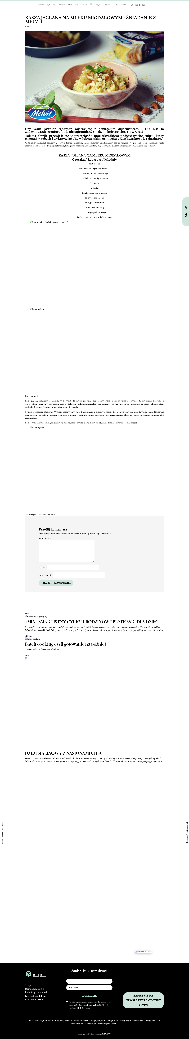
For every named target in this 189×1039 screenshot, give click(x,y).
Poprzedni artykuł (2, 833)
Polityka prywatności (36, 992)
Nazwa (43, 567)
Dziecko (61, 5)
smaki (28, 26)
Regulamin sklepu (34, 988)
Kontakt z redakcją (35, 995)
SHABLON (106, 1034)
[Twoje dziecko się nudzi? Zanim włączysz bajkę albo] (94, 834)
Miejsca (84, 5)
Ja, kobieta (51, 5)
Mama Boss (73, 5)
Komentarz (45, 538)
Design (98, 5)
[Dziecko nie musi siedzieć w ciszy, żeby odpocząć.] (168, 822)
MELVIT (106, 169)
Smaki (123, 5)
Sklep (28, 985)
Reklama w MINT (35, 999)
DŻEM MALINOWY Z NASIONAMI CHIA (63, 753)
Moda (115, 5)
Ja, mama (40, 5)
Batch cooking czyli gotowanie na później (65, 644)
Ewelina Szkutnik (47, 515)
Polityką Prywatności (84, 1008)
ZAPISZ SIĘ (89, 995)
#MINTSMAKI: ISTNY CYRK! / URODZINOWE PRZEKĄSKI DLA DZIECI (92, 622)
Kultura (106, 5)
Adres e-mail (45, 575)
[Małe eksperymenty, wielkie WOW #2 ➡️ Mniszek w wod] (21, 816)
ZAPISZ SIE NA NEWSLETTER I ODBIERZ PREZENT (143, 1000)
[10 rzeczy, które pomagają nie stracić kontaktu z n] (131, 856)
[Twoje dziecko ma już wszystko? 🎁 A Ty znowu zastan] (58, 846)
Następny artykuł (187, 832)
